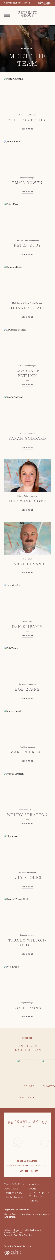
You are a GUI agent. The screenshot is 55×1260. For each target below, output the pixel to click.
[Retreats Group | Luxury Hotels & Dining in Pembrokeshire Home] (27, 15)
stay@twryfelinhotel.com (17, 1165)
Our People (35, 1196)
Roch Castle (11, 1188)
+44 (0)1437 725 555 (39, 1165)
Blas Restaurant (13, 1197)
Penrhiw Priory (13, 1192)
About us (34, 1184)
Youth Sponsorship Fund (40, 1190)
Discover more (27, 1097)
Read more (27, 129)
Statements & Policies (13, 1232)
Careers (33, 1200)
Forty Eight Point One (23, 1235)
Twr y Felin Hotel (14, 1184)
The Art (27, 1086)
